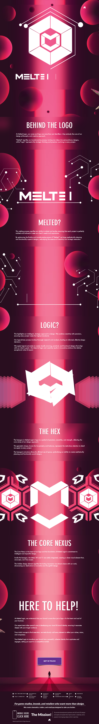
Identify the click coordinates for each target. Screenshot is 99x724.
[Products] (70, 40)
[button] (15, 715)
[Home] (85, 7)
